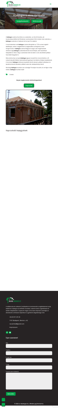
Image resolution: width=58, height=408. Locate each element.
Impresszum (13, 327)
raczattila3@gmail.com (16, 324)
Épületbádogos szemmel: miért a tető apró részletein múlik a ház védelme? (28, 167)
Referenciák (37, 21)
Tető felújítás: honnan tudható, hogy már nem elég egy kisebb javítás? (27, 217)
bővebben (10, 179)
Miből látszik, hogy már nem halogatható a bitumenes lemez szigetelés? (27, 267)
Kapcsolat (29, 85)
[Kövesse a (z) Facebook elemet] (7, 332)
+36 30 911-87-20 (14, 317)
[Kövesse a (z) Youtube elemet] (10, 332)
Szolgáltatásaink (22, 21)
